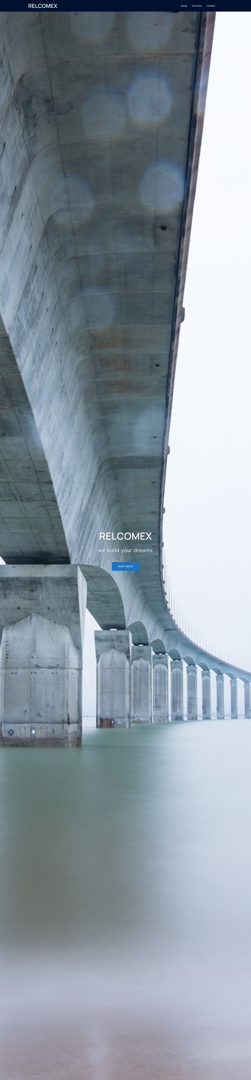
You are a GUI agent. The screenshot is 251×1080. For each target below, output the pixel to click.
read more (125, 566)
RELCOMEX (42, 6)
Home (184, 5)
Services (197, 5)
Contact (210, 5)
